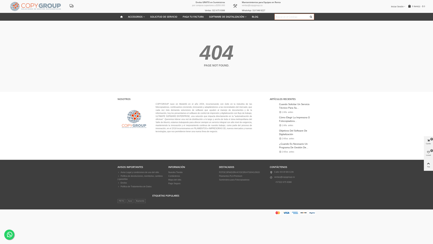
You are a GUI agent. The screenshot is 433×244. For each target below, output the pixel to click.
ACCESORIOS (135, 16)
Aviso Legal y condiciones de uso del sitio (140, 172)
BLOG (255, 16)
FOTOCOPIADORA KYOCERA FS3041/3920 (239, 172)
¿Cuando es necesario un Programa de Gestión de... (293, 146)
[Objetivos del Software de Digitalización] (273, 130)
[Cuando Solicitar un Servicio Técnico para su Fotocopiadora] (273, 104)
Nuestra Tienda (175, 172)
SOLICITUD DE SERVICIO (163, 16)
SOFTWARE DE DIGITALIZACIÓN (226, 16)
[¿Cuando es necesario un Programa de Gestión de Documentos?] (273, 143)
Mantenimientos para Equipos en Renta (261, 2)
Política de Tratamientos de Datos (136, 186)
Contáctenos (174, 176)
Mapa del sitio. (175, 180)
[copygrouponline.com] (35, 6)
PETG (121, 201)
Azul (130, 201)
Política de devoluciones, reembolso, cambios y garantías (140, 177)
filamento (140, 201)
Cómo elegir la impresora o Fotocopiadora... (294, 119)
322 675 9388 (285, 182)
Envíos (124, 183)
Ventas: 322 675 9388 (215, 10)
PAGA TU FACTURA (193, 16)
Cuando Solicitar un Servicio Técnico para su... (294, 106)
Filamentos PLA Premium (230, 176)
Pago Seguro (174, 183)
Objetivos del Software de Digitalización (293, 132)
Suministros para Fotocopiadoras (234, 180)
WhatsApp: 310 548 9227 (253, 10)
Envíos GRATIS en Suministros (210, 2)
